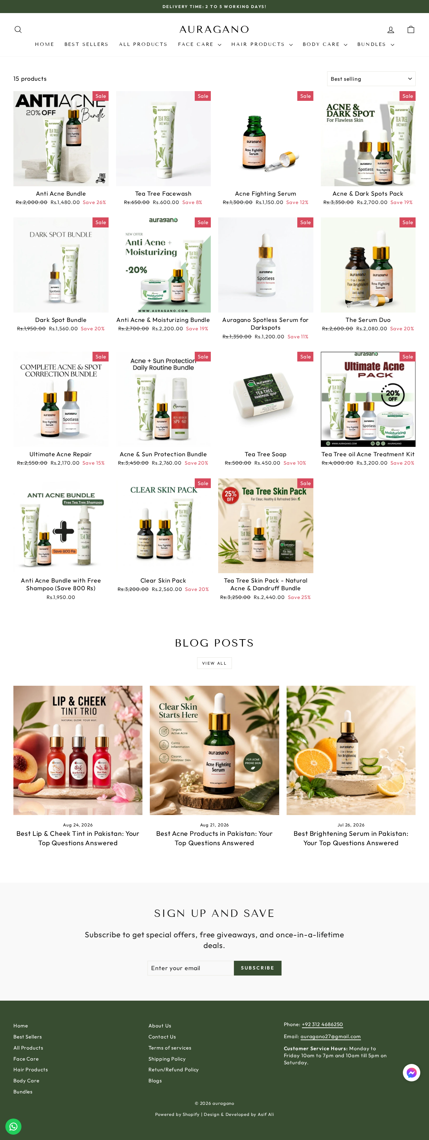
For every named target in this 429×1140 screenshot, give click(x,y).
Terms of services (169, 1048)
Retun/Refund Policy (173, 1069)
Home (44, 44)
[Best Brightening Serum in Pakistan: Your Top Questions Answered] (351, 750)
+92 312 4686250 (323, 1024)
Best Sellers (86, 44)
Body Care (322, 44)
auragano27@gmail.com (331, 1036)
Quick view (61, 179)
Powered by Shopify (177, 1114)
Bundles (373, 44)
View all (214, 663)
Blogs (155, 1080)
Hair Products (259, 44)
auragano (214, 29)
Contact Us (162, 1036)
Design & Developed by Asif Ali (239, 1114)
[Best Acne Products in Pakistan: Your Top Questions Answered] (214, 750)
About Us (159, 1025)
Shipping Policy (167, 1059)
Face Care (197, 44)
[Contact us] (13, 1127)
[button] (411, 1073)
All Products (143, 44)
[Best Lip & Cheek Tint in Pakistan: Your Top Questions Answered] (77, 750)
